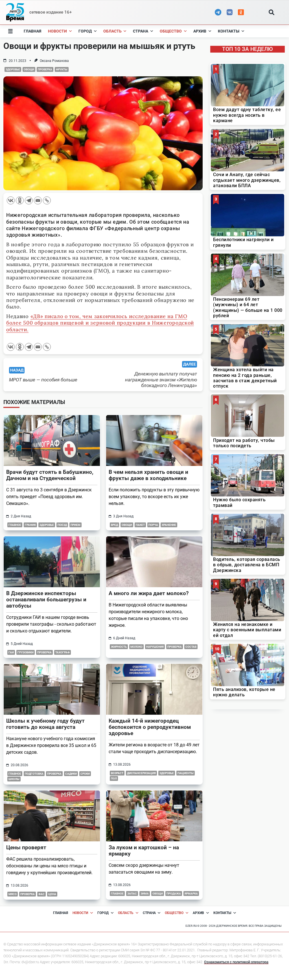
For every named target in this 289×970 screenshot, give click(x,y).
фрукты (61, 69)
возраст (117, 773)
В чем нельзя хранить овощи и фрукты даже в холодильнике (148, 475)
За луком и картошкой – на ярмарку (144, 850)
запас (132, 893)
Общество (171, 31)
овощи (29, 69)
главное (14, 524)
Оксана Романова (54, 61)
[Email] (38, 200)
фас (41, 894)
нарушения (155, 646)
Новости (57, 31)
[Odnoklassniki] (20, 200)
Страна (140, 31)
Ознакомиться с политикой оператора (236, 962)
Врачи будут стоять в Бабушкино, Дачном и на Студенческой (49, 475)
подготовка (34, 773)
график (30, 524)
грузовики (25, 652)
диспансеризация (141, 773)
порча (153, 524)
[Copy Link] (47, 200)
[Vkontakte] (11, 200)
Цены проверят (26, 847)
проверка (45, 69)
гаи (11, 652)
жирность (119, 646)
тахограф (62, 652)
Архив (199, 31)
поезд (62, 524)
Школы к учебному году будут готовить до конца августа (45, 724)
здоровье (13, 69)
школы (13, 779)
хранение (169, 524)
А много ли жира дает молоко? (149, 593)
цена (52, 894)
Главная (32, 31)
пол (114, 778)
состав (190, 646)
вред (114, 524)
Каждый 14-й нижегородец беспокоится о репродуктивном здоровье (150, 727)
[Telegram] (29, 200)
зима (145, 893)
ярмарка (191, 893)
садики (71, 773)
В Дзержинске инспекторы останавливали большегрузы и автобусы (46, 599)
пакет (140, 524)
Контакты (228, 31)
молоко (136, 646)
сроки (85, 773)
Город (85, 31)
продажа (174, 893)
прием (75, 524)
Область (112, 31)
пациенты (186, 773)
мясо (12, 894)
